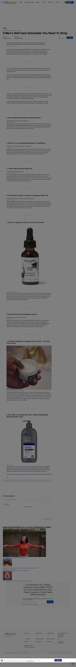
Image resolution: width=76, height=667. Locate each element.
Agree (58, 660)
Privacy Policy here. (30, 661)
